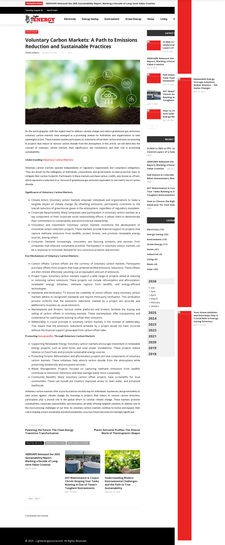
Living (9, 47)
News (150, 264)
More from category (78, 443)
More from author (55, 443)
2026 (152, 281)
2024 (152, 318)
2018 (152, 353)
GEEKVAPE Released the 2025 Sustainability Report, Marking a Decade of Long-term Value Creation (100, 3)
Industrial (152, 254)
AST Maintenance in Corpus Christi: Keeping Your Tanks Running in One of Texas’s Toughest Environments (82, 483)
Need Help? (52, 10)
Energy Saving (90, 19)
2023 (152, 324)
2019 (152, 347)
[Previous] (149, 127)
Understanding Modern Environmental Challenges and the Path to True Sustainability (121, 483)
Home (8, 41)
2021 (152, 336)
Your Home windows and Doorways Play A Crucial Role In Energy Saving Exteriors (206, 317)
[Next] (154, 127)
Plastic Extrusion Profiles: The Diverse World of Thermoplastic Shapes (117, 431)
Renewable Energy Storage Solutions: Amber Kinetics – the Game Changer (206, 83)
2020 (152, 342)
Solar (8, 53)
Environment (14, 29)
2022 (152, 330)
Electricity (70, 19)
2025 (152, 312)
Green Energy (14, 35)
